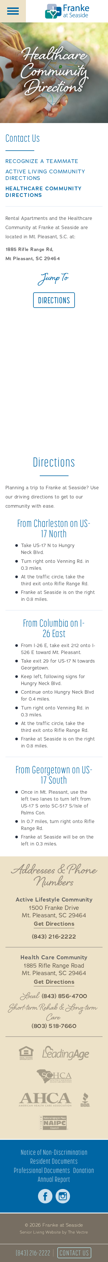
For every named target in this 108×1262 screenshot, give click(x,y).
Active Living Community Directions (45, 175)
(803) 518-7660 (54, 1026)
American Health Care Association (45, 1099)
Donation (83, 1170)
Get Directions (54, 924)
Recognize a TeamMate (42, 161)
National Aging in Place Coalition (54, 1123)
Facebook (45, 1196)
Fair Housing (26, 1053)
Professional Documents (42, 1170)
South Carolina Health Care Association (54, 1076)
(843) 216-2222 (33, 1253)
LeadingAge (65, 1053)
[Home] (67, 11)
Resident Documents (54, 1161)
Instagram (63, 1196)
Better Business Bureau (85, 1099)
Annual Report (54, 1179)
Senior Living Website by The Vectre (54, 1232)
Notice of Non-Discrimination (54, 1152)
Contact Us (74, 1253)
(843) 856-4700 (64, 996)
